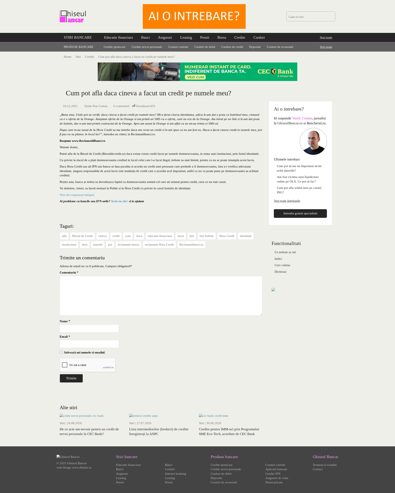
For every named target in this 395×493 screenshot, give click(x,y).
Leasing (186, 37)
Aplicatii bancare (276, 469)
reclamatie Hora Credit (159, 244)
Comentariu (69, 272)
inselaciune (69, 244)
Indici (278, 258)
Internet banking (175, 473)
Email (65, 336)
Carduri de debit (204, 46)
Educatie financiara (118, 37)
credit (116, 236)
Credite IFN (272, 473)
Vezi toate (326, 37)
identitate (246, 236)
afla (64, 236)
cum (128, 236)
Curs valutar (282, 265)
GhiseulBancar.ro (290, 123)
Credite (239, 37)
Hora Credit (226, 236)
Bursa (221, 37)
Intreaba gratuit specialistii (300, 213)
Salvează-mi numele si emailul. (83, 352)
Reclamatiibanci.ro (191, 244)
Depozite (255, 46)
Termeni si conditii (325, 464)
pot (110, 244)
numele (97, 244)
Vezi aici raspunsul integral (77, 194)
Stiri (62, 423)
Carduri (259, 37)
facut (181, 236)
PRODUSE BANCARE (78, 46)
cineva (102, 236)
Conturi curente (178, 46)
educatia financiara (160, 236)
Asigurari (165, 37)
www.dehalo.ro (82, 467)
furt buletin (207, 236)
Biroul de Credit (82, 236)
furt (191, 236)
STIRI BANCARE (78, 37)
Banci (145, 37)
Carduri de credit (232, 46)
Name (65, 321)
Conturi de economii (280, 46)
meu (84, 244)
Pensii (204, 37)
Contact (318, 469)
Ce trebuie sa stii (285, 252)
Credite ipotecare (114, 46)
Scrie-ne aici (119, 201)
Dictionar (281, 271)
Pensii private (274, 482)
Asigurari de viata (276, 478)
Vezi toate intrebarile (287, 200)
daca (139, 236)
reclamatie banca (128, 244)
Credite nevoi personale (147, 46)
